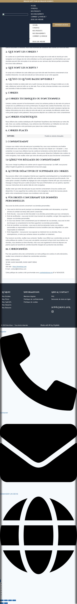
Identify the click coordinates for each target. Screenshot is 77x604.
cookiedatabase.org (46, 272)
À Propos (36, 28)
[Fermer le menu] (0, 580)
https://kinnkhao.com (19, 266)
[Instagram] (52, 311)
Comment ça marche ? (38, 37)
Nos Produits (37, 31)
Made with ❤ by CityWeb (50, 325)
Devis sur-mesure (39, 42)
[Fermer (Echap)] (14, 600)
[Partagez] (10, 600)
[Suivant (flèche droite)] (6, 603)
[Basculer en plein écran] (6, 600)
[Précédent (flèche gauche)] (2, 603)
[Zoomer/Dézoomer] (2, 600)
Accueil (35, 25)
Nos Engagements (39, 33)
